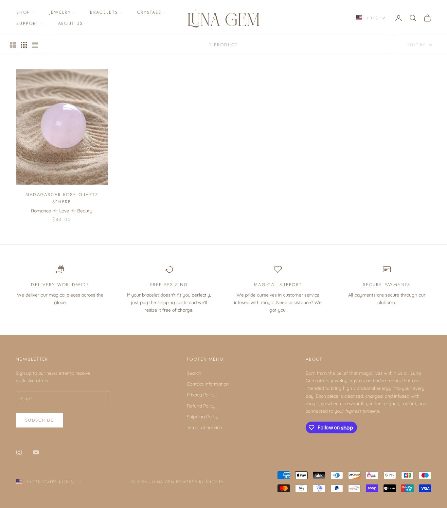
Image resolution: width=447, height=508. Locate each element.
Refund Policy (201, 406)
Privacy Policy (201, 395)
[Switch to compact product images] (35, 45)
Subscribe (39, 420)
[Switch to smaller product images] (24, 45)
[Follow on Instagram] (19, 452)
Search (194, 373)
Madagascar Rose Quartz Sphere (62, 198)
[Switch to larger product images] (13, 45)
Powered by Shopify (200, 481)
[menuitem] (26, 12)
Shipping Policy (202, 417)
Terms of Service (204, 427)
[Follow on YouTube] (36, 452)
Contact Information (208, 384)
